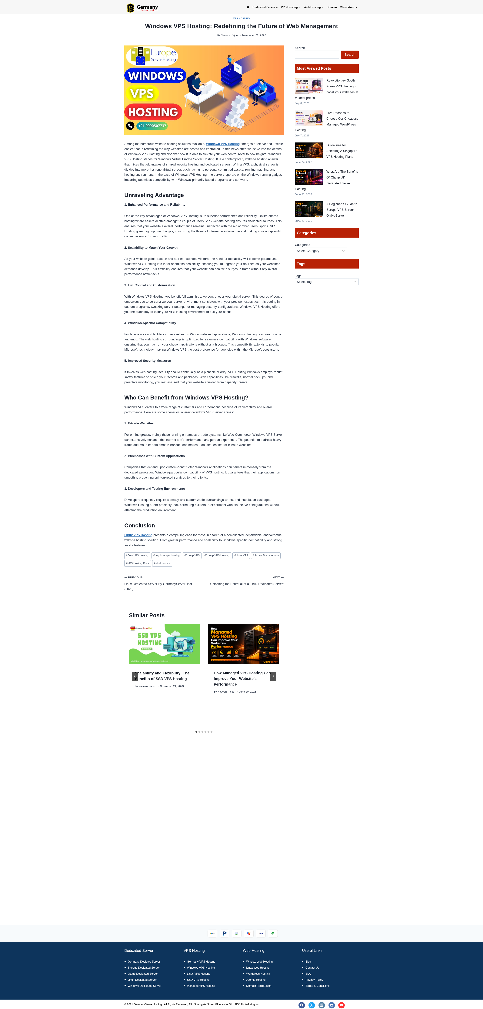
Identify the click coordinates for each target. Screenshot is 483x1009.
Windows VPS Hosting (223, 144)
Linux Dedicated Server (142, 979)
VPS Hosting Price (137, 563)
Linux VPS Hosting (138, 535)
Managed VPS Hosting (201, 985)
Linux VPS (241, 555)
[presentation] (164, 644)
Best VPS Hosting (137, 555)
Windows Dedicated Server (144, 985)
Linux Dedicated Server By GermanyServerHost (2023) (158, 583)
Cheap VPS (192, 555)
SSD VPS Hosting (198, 979)
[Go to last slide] (135, 676)
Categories (302, 245)
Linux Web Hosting (257, 967)
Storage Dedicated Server (144, 967)
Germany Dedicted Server (144, 961)
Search (300, 48)
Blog (308, 961)
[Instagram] (321, 1005)
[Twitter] (311, 1005)
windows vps (162, 563)
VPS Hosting (241, 18)
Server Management (266, 555)
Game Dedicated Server (143, 973)
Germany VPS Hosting (201, 961)
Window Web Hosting (259, 961)
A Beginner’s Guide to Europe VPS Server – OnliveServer (341, 209)
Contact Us (312, 967)
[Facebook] (301, 1005)
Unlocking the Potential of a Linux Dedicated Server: (247, 581)
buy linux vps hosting (166, 555)
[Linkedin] (331, 1005)
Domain (332, 7)
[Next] (273, 676)
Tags (298, 276)
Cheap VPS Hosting (216, 555)
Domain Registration (258, 985)
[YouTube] (341, 1005)
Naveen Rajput (229, 35)
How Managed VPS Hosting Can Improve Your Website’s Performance (242, 678)
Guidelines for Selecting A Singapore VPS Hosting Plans (341, 151)
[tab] (196, 732)
